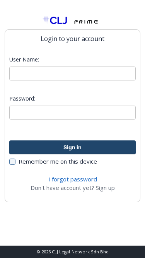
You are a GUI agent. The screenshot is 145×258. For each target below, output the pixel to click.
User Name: (24, 59)
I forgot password (72, 179)
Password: (22, 98)
